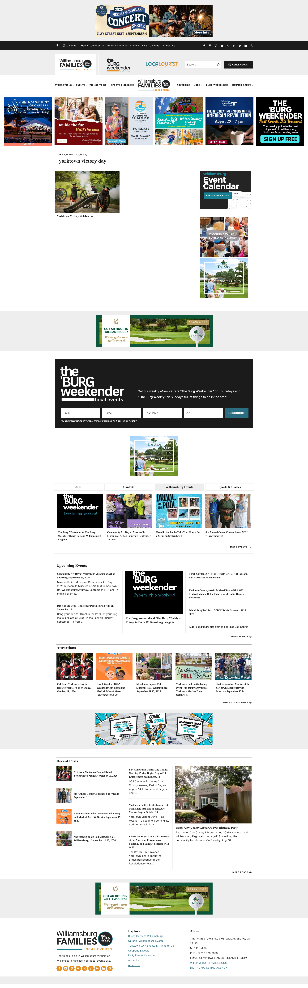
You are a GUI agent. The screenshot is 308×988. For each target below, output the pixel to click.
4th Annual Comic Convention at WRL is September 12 (226, 534)
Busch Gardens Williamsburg (145, 936)
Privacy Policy (138, 45)
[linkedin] (245, 45)
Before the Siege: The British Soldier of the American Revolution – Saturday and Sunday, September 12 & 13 (149, 842)
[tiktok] (233, 45)
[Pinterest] (216, 45)
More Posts (240, 872)
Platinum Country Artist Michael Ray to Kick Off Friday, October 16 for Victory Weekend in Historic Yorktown (216, 594)
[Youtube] (222, 45)
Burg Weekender (217, 85)
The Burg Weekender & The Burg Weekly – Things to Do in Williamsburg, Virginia (79, 536)
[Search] (218, 64)
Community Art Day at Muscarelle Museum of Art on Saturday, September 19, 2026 (129, 536)
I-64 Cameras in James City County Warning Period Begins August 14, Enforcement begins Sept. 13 (148, 773)
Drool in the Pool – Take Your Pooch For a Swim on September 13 (178, 534)
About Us (134, 960)
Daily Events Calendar (141, 955)
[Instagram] (210, 45)
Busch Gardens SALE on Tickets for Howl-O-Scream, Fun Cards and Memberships (218, 576)
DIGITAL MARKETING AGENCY (208, 967)
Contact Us (97, 45)
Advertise (183, 85)
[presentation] (87, 192)
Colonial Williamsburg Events (145, 940)
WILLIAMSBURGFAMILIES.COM (208, 962)
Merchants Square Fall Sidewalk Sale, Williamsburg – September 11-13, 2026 (152, 688)
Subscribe (169, 45)
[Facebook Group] (239, 45)
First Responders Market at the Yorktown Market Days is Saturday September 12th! (233, 688)
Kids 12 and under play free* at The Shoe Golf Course (218, 626)
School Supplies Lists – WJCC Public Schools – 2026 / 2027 (218, 612)
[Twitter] (228, 45)
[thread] (251, 45)
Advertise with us (117, 45)
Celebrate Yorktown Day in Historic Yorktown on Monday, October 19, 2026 (74, 688)
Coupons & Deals (138, 950)
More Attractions (235, 702)
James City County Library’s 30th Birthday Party (207, 827)
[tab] (78, 487)
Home (84, 45)
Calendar (72, 45)
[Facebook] (204, 45)
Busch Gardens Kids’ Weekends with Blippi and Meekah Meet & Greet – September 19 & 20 (111, 689)
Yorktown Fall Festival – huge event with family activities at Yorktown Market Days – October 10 (192, 689)
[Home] (60, 154)
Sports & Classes (122, 85)
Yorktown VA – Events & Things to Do (151, 945)
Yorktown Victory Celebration (75, 216)
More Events (239, 547)
